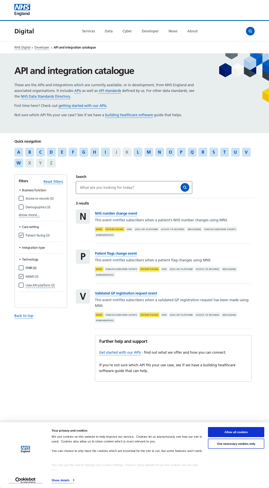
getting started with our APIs (82, 105)
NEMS (99, 229)
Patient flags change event (116, 253)
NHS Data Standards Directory (45, 96)
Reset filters (53, 181)
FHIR (129, 229)
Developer (41, 47)
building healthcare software (129, 115)
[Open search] (250, 31)
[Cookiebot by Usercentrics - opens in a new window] (25, 480)
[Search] (185, 187)
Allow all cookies (236, 432)
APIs (77, 90)
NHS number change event (116, 213)
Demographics (105, 235)
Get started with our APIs (120, 352)
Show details (61, 480)
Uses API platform (146, 229)
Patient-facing (114, 229)
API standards (110, 90)
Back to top (23, 315)
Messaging (194, 229)
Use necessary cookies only (236, 443)
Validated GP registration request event (126, 293)
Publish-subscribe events (220, 229)
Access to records (173, 229)
